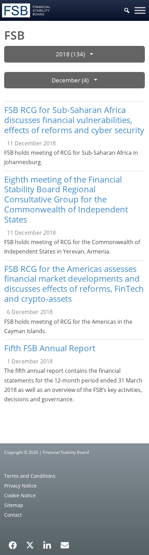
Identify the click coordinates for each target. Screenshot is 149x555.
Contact (13, 515)
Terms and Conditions (29, 476)
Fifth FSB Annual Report (49, 348)
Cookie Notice (20, 495)
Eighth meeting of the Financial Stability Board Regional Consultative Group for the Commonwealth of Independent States (66, 199)
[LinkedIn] (47, 542)
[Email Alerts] (64, 544)
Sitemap (13, 505)
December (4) (70, 80)
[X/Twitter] (29, 544)
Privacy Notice (20, 485)
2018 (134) (70, 54)
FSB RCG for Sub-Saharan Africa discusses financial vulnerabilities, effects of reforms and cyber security (74, 120)
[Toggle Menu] (140, 10)
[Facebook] (12, 542)
